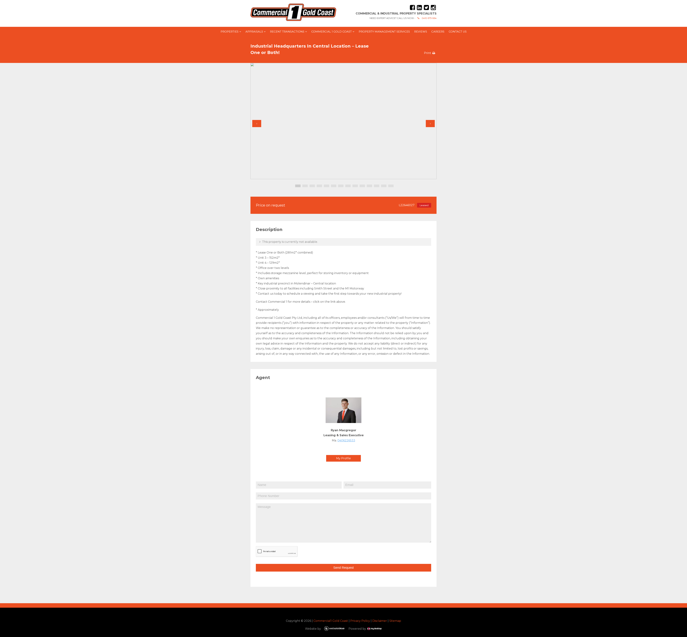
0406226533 (346, 440)
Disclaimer (379, 621)
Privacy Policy (360, 621)
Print (427, 53)
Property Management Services (384, 31)
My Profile (343, 458)
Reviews (420, 31)
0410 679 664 (429, 18)
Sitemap (395, 621)
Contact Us (458, 31)
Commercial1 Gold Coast (330, 621)
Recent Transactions (287, 31)
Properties (229, 31)
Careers (437, 31)
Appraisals (254, 31)
